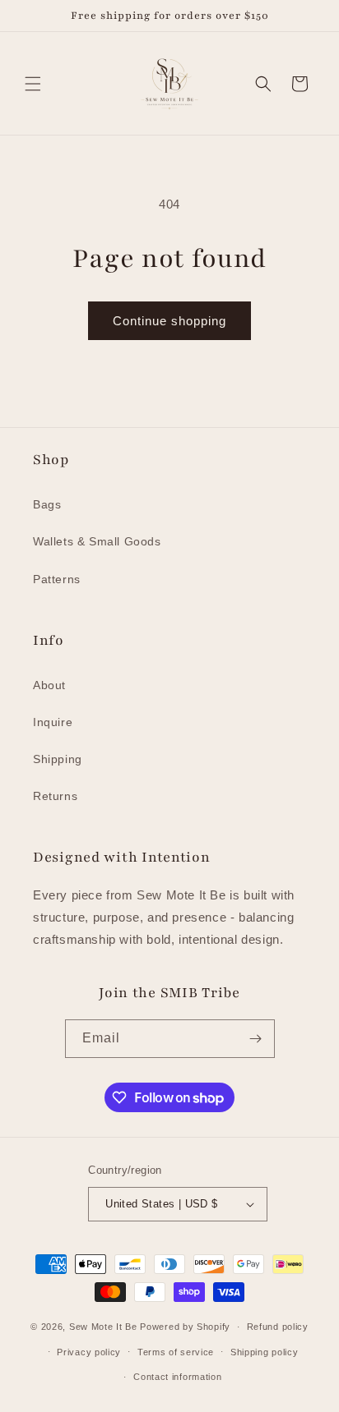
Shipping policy (264, 1352)
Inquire (52, 722)
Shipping (57, 759)
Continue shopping (169, 321)
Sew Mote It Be (103, 1327)
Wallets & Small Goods (97, 541)
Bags (47, 504)
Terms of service (175, 1352)
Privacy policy (89, 1352)
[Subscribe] (256, 1038)
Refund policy (278, 1327)
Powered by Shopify (185, 1327)
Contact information (177, 1377)
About (49, 685)
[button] (33, 84)
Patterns (57, 579)
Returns (55, 796)
